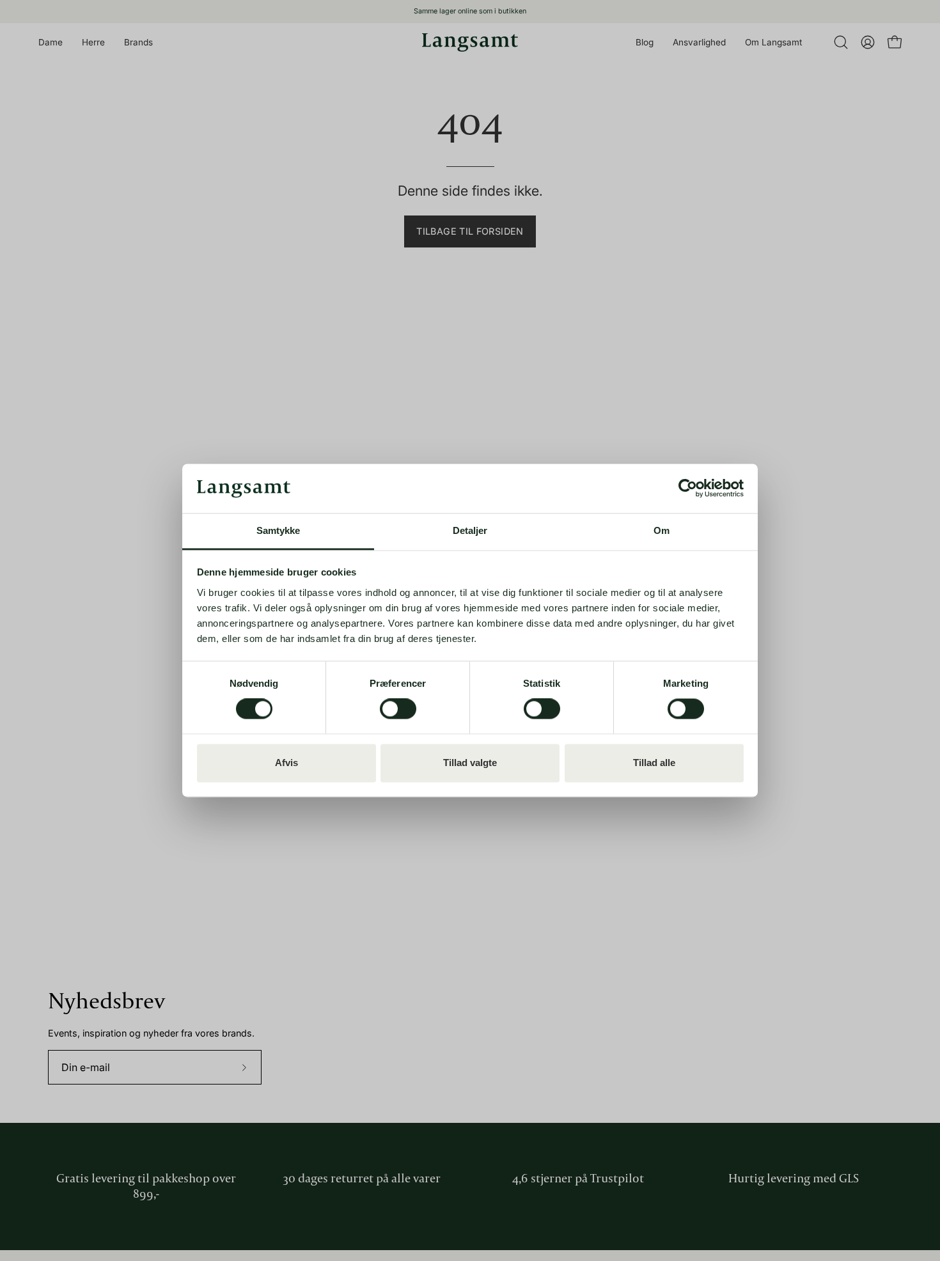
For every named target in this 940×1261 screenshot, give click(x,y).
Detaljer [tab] (470, 530)
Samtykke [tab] (278, 530)
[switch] (398, 709)
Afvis (286, 762)
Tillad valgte (470, 762)
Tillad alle (654, 762)
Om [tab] (662, 530)
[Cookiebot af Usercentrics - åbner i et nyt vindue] (688, 488)
